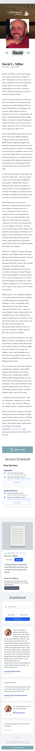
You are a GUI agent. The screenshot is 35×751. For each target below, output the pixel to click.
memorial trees (16, 429)
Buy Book (18, 559)
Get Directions (17, 482)
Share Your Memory (12, 588)
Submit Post (17, 619)
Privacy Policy (12, 743)
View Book (9, 559)
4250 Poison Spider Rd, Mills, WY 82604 (19, 479)
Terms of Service (22, 743)
